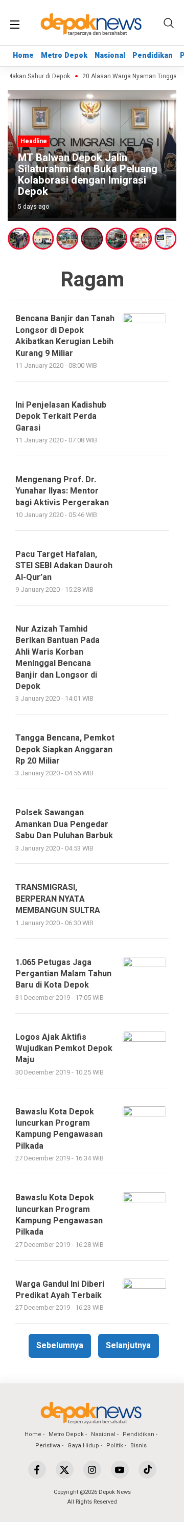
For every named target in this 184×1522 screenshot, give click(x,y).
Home (23, 55)
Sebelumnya (59, 1345)
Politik (114, 1445)
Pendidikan (152, 55)
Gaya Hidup (83, 1445)
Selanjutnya (128, 1345)
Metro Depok (64, 55)
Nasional (110, 55)
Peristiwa (47, 1445)
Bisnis (138, 1445)
